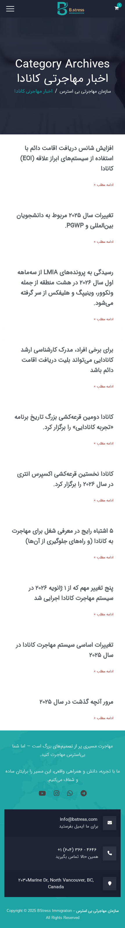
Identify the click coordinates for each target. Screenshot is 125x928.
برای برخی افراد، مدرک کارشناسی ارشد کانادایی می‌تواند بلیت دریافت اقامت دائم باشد (67, 360)
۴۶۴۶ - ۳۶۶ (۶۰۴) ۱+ (77, 849)
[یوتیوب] (42, 794)
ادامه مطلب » (103, 185)
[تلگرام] (82, 794)
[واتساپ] (69, 794)
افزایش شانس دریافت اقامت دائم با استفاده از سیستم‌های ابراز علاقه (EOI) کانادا (66, 158)
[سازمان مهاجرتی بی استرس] (71, 9)
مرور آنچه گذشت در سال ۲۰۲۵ (76, 702)
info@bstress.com (78, 819)
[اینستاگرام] (55, 794)
